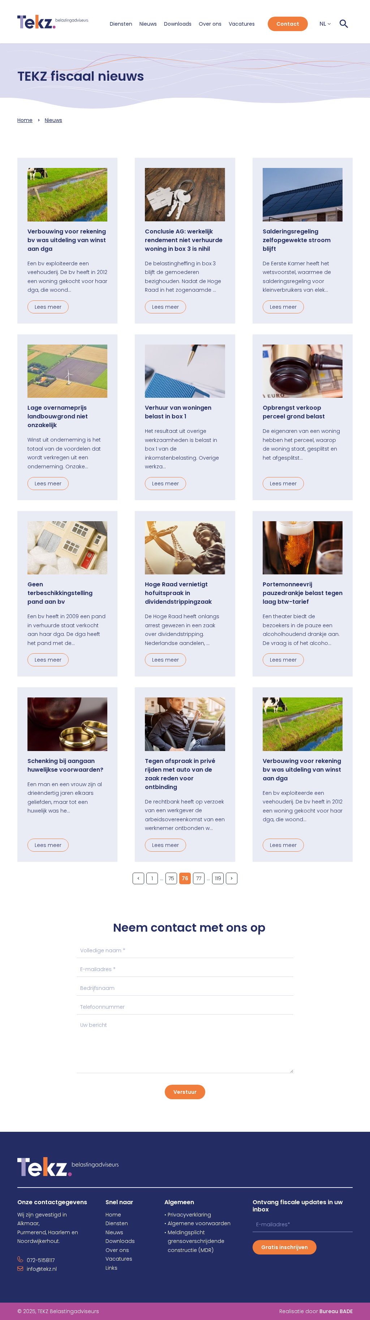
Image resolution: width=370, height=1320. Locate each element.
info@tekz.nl (42, 1269)
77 (198, 878)
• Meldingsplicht (184, 1232)
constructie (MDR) (189, 1250)
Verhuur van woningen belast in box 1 (178, 412)
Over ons (210, 24)
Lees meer (48, 307)
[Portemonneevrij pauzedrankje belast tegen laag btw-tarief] (303, 548)
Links (111, 1267)
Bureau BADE (336, 1311)
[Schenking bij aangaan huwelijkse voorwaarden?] (67, 724)
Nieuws (148, 24)
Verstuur (185, 1092)
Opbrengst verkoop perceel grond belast (294, 412)
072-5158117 (41, 1260)
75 (171, 878)
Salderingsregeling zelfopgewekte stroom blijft (297, 240)
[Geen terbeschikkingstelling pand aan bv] (67, 548)
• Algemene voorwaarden (197, 1223)
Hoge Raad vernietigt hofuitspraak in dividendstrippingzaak (178, 593)
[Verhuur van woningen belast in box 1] (185, 371)
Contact (287, 24)
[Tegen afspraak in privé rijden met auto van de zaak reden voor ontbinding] (185, 724)
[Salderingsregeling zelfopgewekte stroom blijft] (303, 195)
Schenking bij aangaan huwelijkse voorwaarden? (65, 765)
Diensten (121, 24)
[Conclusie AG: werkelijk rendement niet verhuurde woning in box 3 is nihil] (185, 195)
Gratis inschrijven (284, 1247)
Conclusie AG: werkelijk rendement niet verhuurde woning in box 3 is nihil (184, 240)
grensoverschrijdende (194, 1241)
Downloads (178, 24)
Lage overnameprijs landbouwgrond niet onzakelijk (57, 416)
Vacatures (242, 24)
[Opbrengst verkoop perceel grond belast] (303, 371)
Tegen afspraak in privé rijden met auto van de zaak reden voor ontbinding (180, 774)
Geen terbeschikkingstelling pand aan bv (59, 593)
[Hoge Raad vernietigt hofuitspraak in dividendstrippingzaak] (185, 548)
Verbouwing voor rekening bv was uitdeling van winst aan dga (66, 240)
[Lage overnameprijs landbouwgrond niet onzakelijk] (67, 371)
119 (218, 878)
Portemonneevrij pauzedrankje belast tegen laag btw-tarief (303, 593)
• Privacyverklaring (187, 1214)
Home (25, 120)
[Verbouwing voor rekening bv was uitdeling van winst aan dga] (67, 195)
